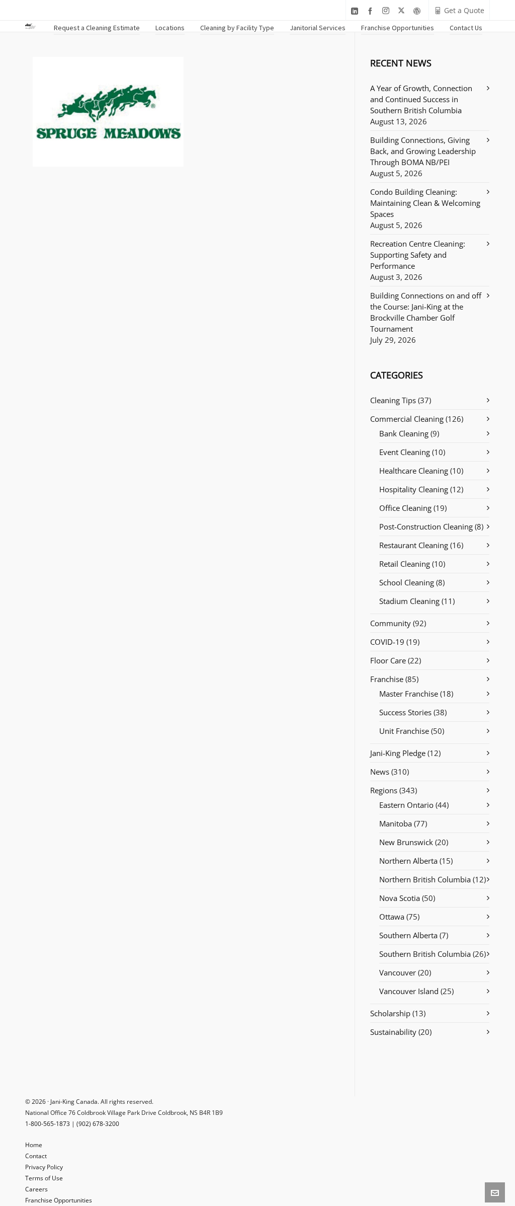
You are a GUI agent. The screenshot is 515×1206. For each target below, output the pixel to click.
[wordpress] (418, 11)
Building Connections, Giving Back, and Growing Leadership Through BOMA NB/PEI (423, 151)
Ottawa (391, 917)
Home (33, 1145)
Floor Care (388, 660)
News (379, 772)
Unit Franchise (404, 731)
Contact (36, 1156)
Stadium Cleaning (409, 601)
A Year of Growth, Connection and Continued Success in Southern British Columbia (421, 99)
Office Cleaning (405, 508)
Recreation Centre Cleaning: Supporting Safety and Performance (417, 255)
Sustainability (393, 1032)
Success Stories (405, 712)
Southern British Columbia (425, 954)
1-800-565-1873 (47, 1123)
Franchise (386, 679)
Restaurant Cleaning (413, 545)
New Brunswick (406, 842)
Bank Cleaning (403, 433)
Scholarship (390, 1013)
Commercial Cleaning (407, 419)
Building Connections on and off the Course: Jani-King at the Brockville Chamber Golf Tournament (425, 312)
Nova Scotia (399, 898)
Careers (36, 1189)
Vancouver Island (409, 991)
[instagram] (387, 11)
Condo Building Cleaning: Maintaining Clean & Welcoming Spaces (425, 203)
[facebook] (372, 11)
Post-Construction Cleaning (426, 526)
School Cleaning (406, 582)
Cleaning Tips (393, 400)
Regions (383, 790)
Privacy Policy (44, 1167)
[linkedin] (356, 11)
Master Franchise (408, 694)
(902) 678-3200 (97, 1123)
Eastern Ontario (406, 805)
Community (390, 623)
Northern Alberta (408, 861)
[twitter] (403, 11)
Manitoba (395, 823)
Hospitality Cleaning (413, 489)
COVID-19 (387, 642)
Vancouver (397, 972)
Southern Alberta (408, 935)
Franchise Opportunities (58, 1200)
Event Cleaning (404, 452)
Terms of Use (44, 1178)
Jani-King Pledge (397, 753)
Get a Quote (464, 10)
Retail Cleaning (404, 564)
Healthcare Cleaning (413, 471)
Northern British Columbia (425, 879)
